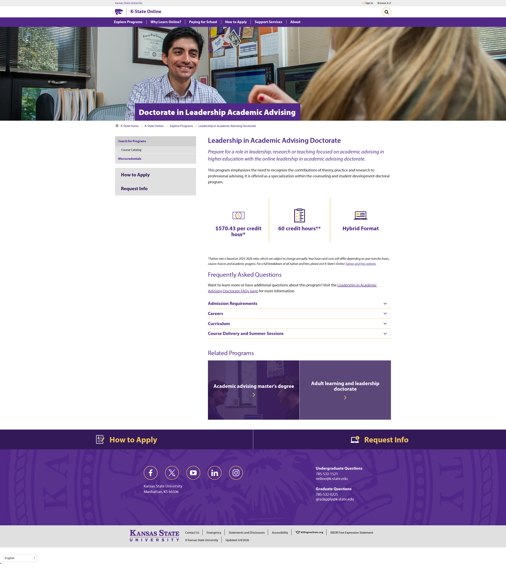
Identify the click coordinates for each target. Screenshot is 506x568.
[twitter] (172, 473)
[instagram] (236, 473)
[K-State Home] (119, 12)
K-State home (130, 126)
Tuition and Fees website (360, 264)
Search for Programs (132, 141)
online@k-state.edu (332, 478)
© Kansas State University (201, 540)
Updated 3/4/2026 (237, 540)
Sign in (369, 3)
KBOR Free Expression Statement (351, 532)
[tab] (299, 303)
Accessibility (280, 532)
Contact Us (192, 532)
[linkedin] (215, 473)
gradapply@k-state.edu (335, 499)
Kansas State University (129, 3)
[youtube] (193, 473)
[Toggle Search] (386, 11)
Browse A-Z (384, 3)
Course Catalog (131, 150)
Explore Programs (181, 126)
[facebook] (151, 473)
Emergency (214, 532)
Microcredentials (129, 159)
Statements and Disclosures (247, 532)
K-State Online (145, 11)
